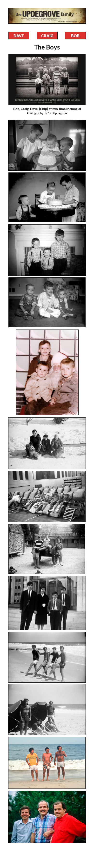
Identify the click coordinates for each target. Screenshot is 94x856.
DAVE (18, 35)
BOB (75, 35)
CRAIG (47, 35)
